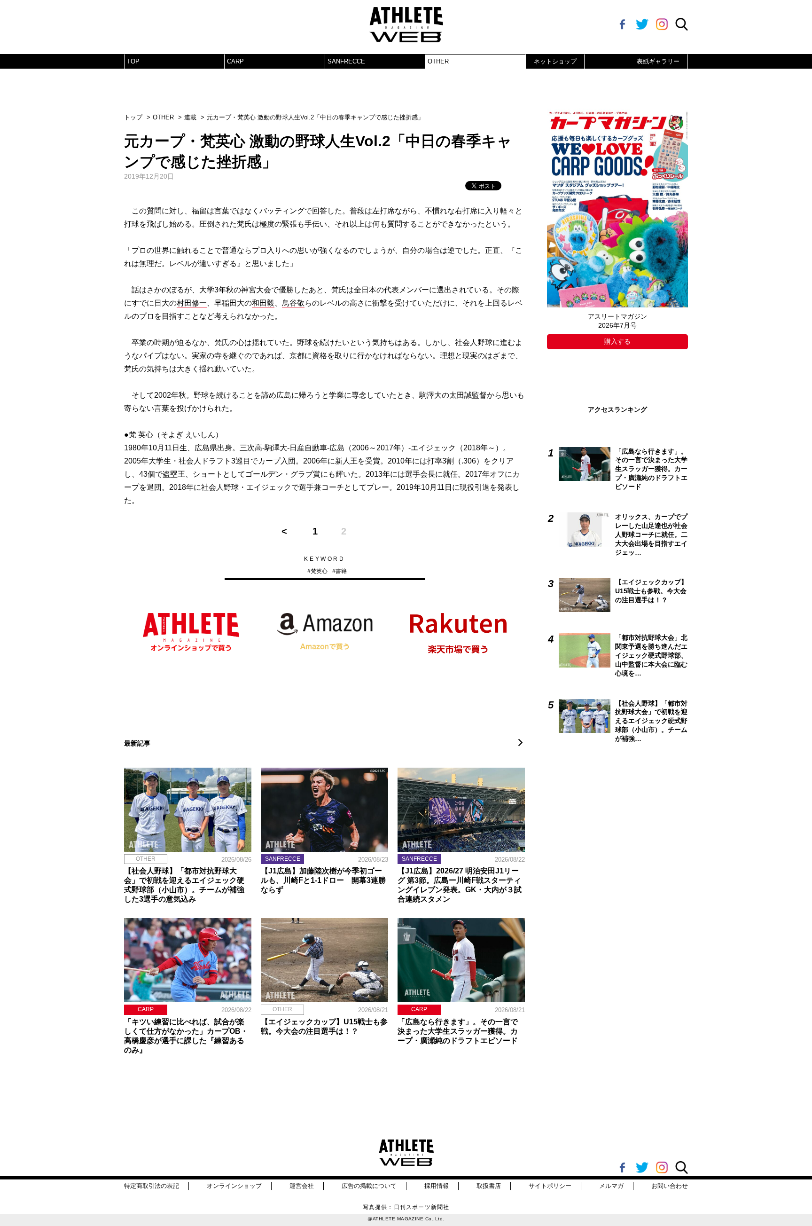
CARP (235, 61)
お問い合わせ (669, 1185)
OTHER (438, 61)
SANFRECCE (346, 61)
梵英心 (319, 571)
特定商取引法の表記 (151, 1185)
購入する (617, 341)
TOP (133, 61)
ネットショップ (555, 61)
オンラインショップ (234, 1185)
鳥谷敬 (293, 303)
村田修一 (192, 303)
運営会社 (301, 1185)
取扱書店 (488, 1185)
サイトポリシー (550, 1185)
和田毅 (263, 303)
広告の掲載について (369, 1185)
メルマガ (611, 1185)
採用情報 (436, 1185)
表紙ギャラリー (658, 61)
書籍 (341, 571)
